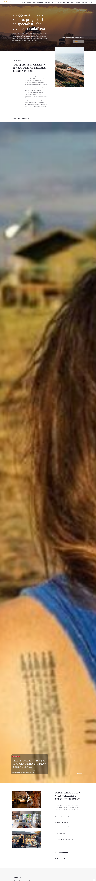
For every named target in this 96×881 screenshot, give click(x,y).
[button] (1, 453)
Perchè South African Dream (50, 2)
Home (23, 2)
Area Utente (84, 2)
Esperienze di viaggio (31, 2)
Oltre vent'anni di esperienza (64, 859)
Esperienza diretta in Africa (63, 822)
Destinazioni (40, 2)
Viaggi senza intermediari (63, 852)
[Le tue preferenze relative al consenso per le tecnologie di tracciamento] (94, 880)
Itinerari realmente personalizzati (65, 839)
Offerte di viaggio (62, 2)
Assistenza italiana (61, 833)
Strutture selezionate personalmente (66, 846)
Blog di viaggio (70, 2)
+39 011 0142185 (79, 41)
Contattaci (77, 2)
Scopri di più (79, 773)
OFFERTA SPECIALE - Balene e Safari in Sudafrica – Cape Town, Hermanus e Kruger (29, 763)
